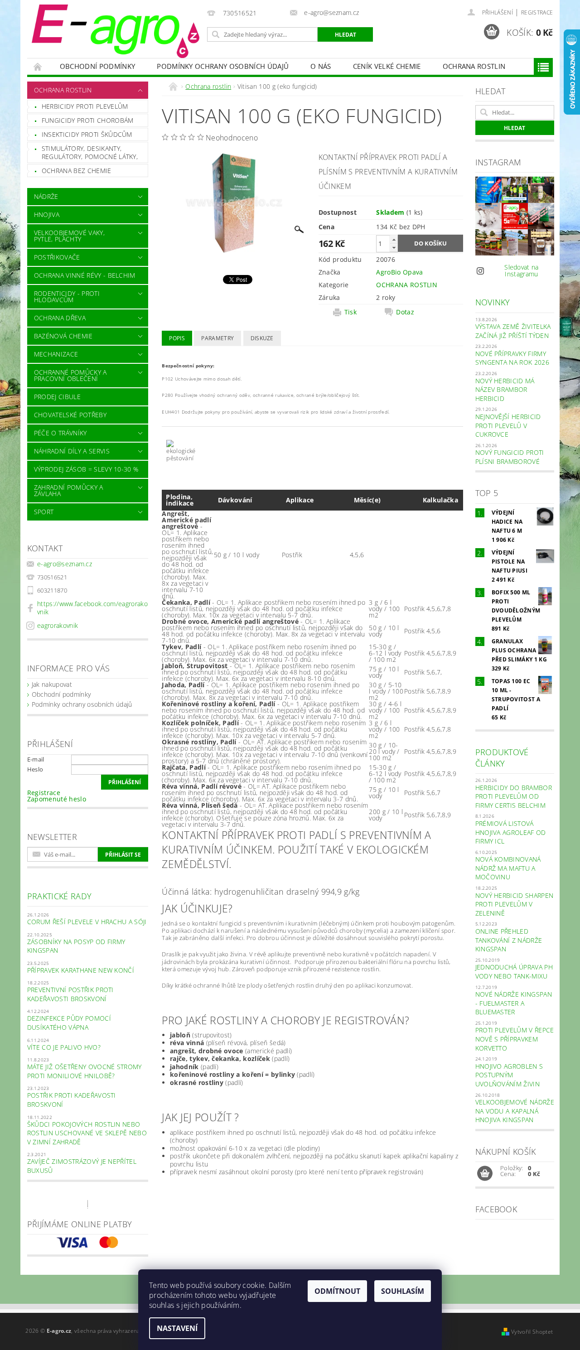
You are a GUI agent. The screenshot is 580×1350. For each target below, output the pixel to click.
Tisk (350, 312)
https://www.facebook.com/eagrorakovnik (92, 607)
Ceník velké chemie (387, 66)
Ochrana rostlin (474, 66)
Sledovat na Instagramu (521, 270)
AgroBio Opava (399, 272)
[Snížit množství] (394, 247)
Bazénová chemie (63, 336)
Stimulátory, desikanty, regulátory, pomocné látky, (90, 152)
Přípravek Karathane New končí (80, 970)
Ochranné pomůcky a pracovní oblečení (70, 375)
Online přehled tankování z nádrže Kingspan (508, 940)
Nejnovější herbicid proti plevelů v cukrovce (508, 425)
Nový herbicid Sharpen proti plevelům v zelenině (514, 904)
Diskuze (262, 338)
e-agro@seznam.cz (64, 563)
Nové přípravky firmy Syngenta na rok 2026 (512, 358)
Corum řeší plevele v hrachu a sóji (87, 921)
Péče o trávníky (60, 433)
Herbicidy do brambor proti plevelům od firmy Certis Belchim (513, 796)
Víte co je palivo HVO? (64, 1047)
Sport (44, 511)
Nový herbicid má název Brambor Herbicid (505, 389)
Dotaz (405, 312)
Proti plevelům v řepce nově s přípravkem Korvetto (514, 1039)
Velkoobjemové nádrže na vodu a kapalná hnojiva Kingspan (514, 1111)
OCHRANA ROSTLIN (406, 284)
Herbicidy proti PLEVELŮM (85, 106)
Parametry (217, 338)
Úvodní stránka (38, 66)
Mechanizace (56, 354)
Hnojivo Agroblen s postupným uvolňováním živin (509, 1075)
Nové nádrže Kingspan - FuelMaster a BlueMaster (513, 1003)
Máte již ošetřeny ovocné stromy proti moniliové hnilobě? (84, 1071)
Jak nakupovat (52, 684)
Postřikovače (57, 257)
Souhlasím (402, 1291)
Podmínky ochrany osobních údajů (223, 66)
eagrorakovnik (57, 625)
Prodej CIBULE (57, 396)
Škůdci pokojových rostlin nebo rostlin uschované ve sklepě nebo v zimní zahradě (87, 1133)
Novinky (492, 302)
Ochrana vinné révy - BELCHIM (84, 275)
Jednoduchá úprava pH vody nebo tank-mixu (514, 971)
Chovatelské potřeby (70, 414)
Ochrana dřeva (60, 317)
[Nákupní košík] (485, 1174)
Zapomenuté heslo (56, 799)
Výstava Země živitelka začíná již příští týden (513, 331)
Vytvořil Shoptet (532, 1332)
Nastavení (177, 1328)
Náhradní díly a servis (72, 451)
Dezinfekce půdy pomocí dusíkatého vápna (69, 1023)
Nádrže (46, 196)
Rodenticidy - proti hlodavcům (67, 296)
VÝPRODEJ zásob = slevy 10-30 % (86, 469)
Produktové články (502, 758)
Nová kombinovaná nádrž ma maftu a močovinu (508, 868)
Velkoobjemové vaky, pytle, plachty (69, 235)
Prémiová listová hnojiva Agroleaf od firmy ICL (510, 832)
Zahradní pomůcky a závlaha (68, 490)
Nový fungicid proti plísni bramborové (509, 457)
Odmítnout (337, 1291)
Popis (177, 338)
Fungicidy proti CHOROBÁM (88, 120)
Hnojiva (46, 214)
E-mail (35, 759)
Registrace (537, 12)
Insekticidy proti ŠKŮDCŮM (87, 134)
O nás (320, 66)
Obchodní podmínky (97, 66)
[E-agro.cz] (115, 31)
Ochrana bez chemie (76, 170)
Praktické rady (59, 896)
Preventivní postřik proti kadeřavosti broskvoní (70, 994)
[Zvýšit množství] (394, 239)
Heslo (35, 769)
